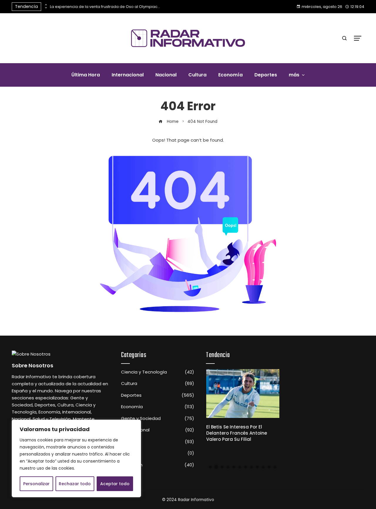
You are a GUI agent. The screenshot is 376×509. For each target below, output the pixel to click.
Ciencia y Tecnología (157, 372)
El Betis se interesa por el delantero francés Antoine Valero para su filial (236, 433)
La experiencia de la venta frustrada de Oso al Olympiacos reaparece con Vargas (106, 6)
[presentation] (45, 5)
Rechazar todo (75, 484)
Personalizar (36, 484)
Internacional (157, 430)
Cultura (157, 383)
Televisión (157, 465)
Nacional (157, 442)
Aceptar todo (115, 484)
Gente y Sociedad (157, 418)
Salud (157, 453)
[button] (210, 467)
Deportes (157, 395)
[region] (76, 458)
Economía (157, 407)
